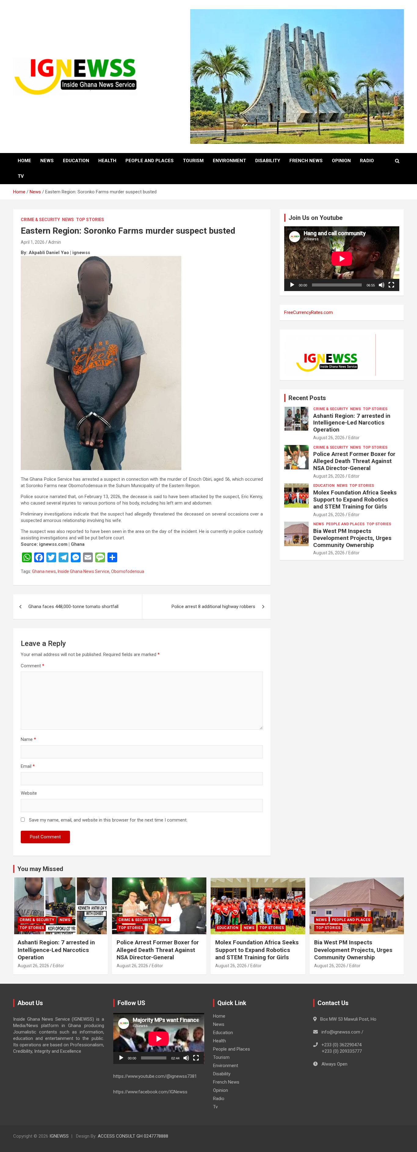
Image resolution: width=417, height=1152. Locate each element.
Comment (32, 666)
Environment (229, 160)
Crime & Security (40, 219)
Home (24, 160)
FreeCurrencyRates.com (308, 312)
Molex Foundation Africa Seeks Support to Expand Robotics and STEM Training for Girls (355, 499)
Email (28, 766)
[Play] (292, 285)
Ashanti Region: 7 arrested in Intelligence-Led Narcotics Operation (351, 422)
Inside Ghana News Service (83, 571)
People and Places (149, 160)
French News (306, 160)
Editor (354, 437)
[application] (341, 258)
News (47, 160)
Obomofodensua (127, 571)
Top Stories (90, 219)
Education (76, 160)
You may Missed (40, 869)
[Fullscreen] (391, 285)
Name (28, 739)
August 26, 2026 (329, 437)
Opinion (341, 160)
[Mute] (382, 285)
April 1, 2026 (33, 242)
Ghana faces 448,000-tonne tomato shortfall (73, 606)
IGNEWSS (59, 1136)
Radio (367, 160)
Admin (54, 242)
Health (107, 160)
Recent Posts (307, 398)
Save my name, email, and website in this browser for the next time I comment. (108, 820)
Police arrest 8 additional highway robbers (213, 606)
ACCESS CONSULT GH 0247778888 (133, 1136)
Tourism (193, 160)
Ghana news (44, 571)
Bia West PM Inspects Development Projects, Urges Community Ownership (352, 538)
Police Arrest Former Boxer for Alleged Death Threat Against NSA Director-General (354, 461)
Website (29, 793)
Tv (21, 176)
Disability (267, 160)
